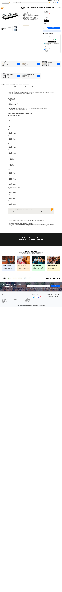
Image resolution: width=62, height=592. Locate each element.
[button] (57, 4)
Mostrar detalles (47, 44)
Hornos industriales (27, 296)
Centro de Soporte (4, 301)
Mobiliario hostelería (27, 301)
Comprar (54, 27)
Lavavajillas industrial (27, 299)
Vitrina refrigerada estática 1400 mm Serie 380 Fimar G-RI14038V (31, 74)
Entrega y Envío (4, 296)
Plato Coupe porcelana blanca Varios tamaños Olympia (52, 62)
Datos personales (16, 296)
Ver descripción (26, 23)
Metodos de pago (4, 297)
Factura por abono (16, 298)
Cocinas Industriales (27, 300)
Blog (44, 305)
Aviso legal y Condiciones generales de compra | (37, 305)
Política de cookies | (28, 305)
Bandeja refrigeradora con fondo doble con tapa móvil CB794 (12, 74)
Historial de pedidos (16, 297)
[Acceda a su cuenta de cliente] (52, 2)
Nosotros (3, 300)
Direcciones (15, 299)
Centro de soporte (56, 0)
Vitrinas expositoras (27, 298)
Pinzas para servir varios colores (48, 49)
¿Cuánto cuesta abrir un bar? (37, 265)
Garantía (3, 298)
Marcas (3, 302)
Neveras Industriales (27, 297)
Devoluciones (4, 299)
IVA (55, 2)
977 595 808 (50, 0)
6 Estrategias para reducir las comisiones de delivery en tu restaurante (7, 266)
